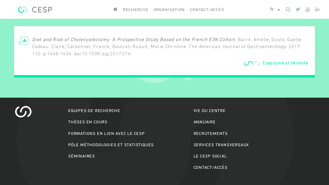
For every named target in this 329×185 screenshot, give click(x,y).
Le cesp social (210, 156)
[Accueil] (35, 10)
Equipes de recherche (94, 111)
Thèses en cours (87, 122)
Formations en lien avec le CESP (106, 134)
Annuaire (205, 122)
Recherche (135, 10)
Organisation (169, 10)
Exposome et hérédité (285, 63)
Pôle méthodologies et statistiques (111, 145)
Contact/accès (207, 10)
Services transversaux (221, 145)
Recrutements (211, 134)
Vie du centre (210, 111)
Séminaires (81, 156)
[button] (275, 10)
